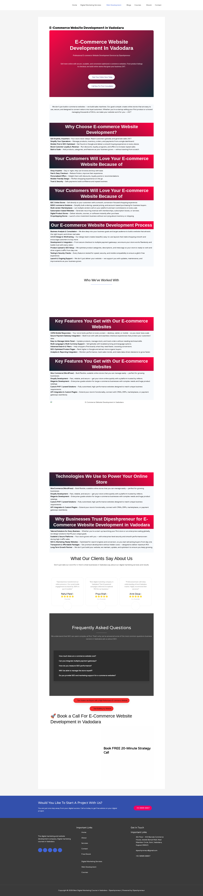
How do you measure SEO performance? (75, 666)
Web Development (113, 5)
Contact (158, 5)
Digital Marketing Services (90, 5)
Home (74, 5)
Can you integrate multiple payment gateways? (78, 661)
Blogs (129, 5)
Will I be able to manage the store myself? (75, 671)
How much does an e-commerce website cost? (77, 656)
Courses (137, 5)
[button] (52, 297)
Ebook (149, 5)
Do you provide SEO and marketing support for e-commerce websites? (87, 675)
